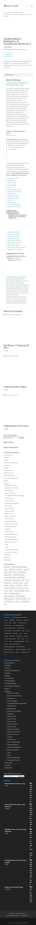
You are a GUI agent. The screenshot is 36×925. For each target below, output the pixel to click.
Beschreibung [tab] (9, 75)
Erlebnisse (9, 12)
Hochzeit (6, 460)
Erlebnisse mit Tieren (13, 196)
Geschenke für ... (9, 490)
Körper (21, 583)
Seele (18, 588)
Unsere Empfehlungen (11, 534)
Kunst (6, 547)
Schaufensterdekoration (9, 588)
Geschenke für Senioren (14, 241)
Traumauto (10, 200)
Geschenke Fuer (9, 498)
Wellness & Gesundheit (13, 189)
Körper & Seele (9, 531)
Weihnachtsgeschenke (9, 596)
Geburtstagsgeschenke (13, 245)
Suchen (22, 438)
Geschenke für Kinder (13, 238)
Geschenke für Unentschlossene (16, 247)
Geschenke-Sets (22, 572)
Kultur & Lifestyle (9, 493)
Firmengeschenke (8, 473)
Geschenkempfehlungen (10, 577)
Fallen (10, 572)
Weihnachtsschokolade (21, 599)
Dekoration (7, 557)
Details (8, 54)
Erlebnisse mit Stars (13, 198)
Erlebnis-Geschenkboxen (14, 204)
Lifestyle (6, 585)
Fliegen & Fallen (11, 185)
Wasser (6, 593)
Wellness (17, 601)
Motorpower (10, 180)
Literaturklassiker (8, 455)
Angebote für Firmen (15, 253)
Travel (6, 544)
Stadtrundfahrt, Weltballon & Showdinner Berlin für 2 (17, 84)
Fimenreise (9, 285)
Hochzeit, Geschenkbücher (11, 463)
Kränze (28, 580)
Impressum (24, 915)
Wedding (6, 468)
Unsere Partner (20, 913)
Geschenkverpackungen (14, 206)
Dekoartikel (12, 569)
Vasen (27, 591)
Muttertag (6, 457)
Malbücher (7, 465)
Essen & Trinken (11, 183)
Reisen (9, 187)
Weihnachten (7, 555)
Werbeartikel (7, 560)
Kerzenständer (16, 580)
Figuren (15, 572)
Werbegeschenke (25, 601)
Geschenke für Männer (13, 232)
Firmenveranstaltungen (12, 299)
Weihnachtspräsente (9, 599)
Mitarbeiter (9, 277)
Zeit (13, 65)
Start (5, 12)
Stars (22, 588)
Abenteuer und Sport (13, 178)
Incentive (26, 281)
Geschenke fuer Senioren (12, 488)
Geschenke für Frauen (13, 234)
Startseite (7, 529)
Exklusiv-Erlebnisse (10, 537)
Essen (5, 572)
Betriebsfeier (19, 281)
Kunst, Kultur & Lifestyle (14, 191)
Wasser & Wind (11, 193)
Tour (27, 588)
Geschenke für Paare (13, 236)
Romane (6, 480)
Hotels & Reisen (9, 519)
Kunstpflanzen (7, 583)
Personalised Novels (9, 475)
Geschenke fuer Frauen (18, 575)
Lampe (25, 583)
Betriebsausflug (10, 281)
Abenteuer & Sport (10, 516)
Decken (6, 569)
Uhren (10, 591)
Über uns (11, 913)
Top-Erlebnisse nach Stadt (14, 249)
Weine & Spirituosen (9, 601)
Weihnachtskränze (20, 596)
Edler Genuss (19, 569)
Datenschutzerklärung (13, 915)
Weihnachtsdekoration (14, 593)
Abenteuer (6, 567)
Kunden (18, 277)
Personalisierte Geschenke (11, 478)
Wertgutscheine (11, 202)
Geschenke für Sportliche (14, 243)
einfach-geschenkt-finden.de (20, 923)
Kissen (23, 580)
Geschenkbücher (8, 470)
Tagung (18, 285)
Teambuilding (20, 283)
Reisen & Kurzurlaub (10, 542)
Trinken (6, 591)
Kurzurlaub (15, 583)
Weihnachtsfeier (10, 283)
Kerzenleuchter (7, 580)
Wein (29, 599)
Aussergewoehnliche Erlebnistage (19, 63)
